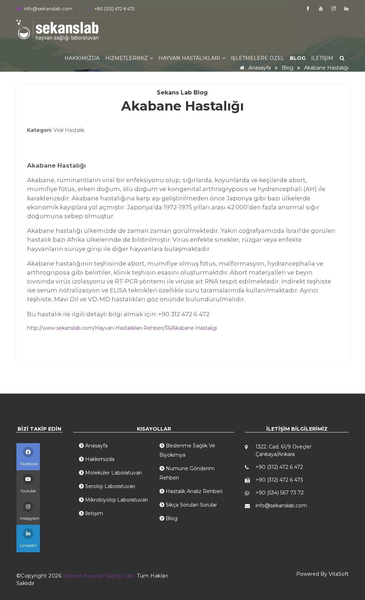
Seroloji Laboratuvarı (109, 486)
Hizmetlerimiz (127, 58)
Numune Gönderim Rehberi (187, 473)
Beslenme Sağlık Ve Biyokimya (187, 450)
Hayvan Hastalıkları (190, 58)
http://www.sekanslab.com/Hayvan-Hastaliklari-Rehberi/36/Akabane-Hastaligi (122, 328)
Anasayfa (96, 445)
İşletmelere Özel (257, 58)
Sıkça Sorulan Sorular (190, 505)
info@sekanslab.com (48, 8)
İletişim (322, 58)
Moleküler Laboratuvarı (113, 473)
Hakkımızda (82, 58)
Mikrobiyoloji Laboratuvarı (116, 500)
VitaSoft (339, 574)
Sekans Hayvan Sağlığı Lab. (100, 576)
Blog (297, 58)
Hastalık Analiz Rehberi (193, 491)
